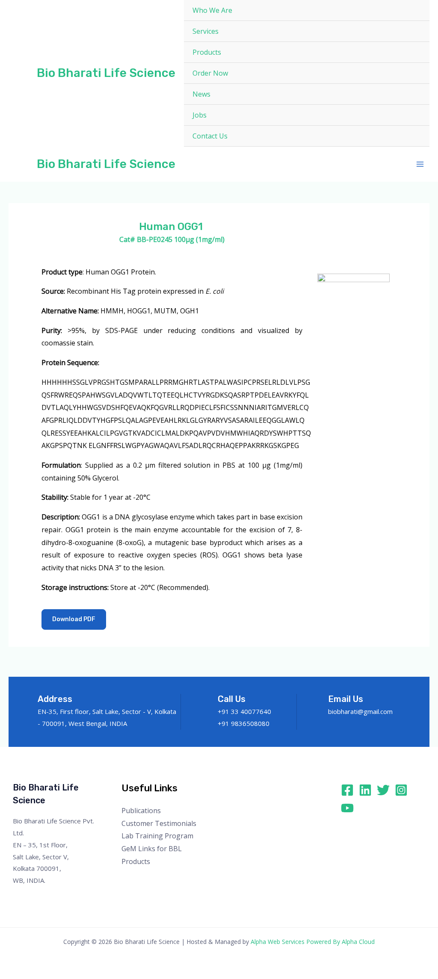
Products (206, 52)
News (201, 94)
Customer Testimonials (158, 823)
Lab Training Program (157, 835)
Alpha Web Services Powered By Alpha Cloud (313, 942)
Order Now (210, 73)
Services (205, 31)
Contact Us (210, 136)
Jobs (199, 115)
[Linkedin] (365, 790)
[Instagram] (401, 790)
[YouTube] (347, 808)
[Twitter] (383, 790)
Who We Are (212, 10)
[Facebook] (347, 790)
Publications (141, 810)
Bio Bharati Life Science (106, 73)
